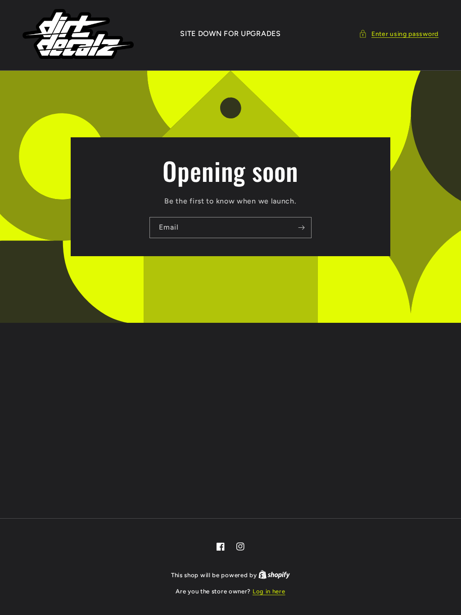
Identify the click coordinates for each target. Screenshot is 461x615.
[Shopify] (274, 575)
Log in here (269, 591)
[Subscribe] (301, 227)
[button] (398, 34)
